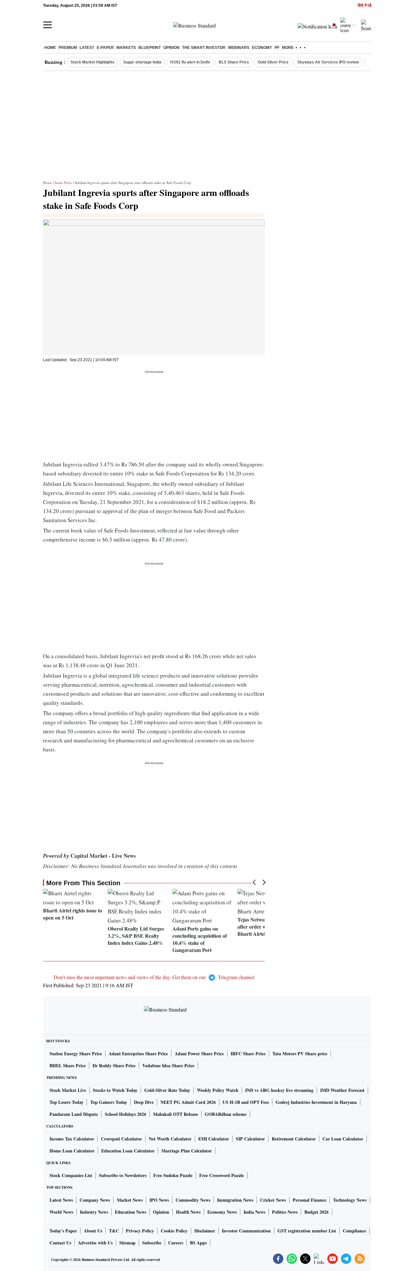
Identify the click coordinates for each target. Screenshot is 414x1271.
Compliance (354, 1230)
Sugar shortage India (142, 62)
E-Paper (105, 48)
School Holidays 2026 (125, 1114)
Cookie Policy (174, 1230)
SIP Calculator (250, 1138)
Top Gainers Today (108, 1102)
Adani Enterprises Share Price (138, 1053)
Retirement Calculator (294, 1138)
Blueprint (149, 48)
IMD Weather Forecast (342, 1090)
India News (63, 182)
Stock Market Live (67, 1090)
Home (50, 48)
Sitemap (127, 1242)
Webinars (238, 48)
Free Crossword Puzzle (221, 1175)
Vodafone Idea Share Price (168, 1065)
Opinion (171, 48)
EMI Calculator (213, 1138)
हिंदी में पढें (364, 5)
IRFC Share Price (248, 1053)
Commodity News (193, 1200)
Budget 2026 (316, 1211)
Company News (95, 1200)
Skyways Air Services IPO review (328, 62)
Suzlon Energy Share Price (75, 1053)
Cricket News (273, 1200)
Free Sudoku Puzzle (172, 1175)
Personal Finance (309, 1200)
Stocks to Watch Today (115, 1090)
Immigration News (235, 1200)
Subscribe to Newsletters (123, 1175)
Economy (262, 48)
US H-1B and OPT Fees (246, 1102)
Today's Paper (63, 1230)
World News (61, 1211)
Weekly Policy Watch (217, 1090)
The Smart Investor (203, 48)
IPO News (159, 1200)
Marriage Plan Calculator (186, 1150)
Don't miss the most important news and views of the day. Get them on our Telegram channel (154, 977)
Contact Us (60, 1242)
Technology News (349, 1200)
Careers (175, 1242)
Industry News (94, 1211)
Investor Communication (246, 1230)
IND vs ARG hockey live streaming (279, 1090)
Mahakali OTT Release (175, 1114)
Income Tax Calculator (71, 1138)
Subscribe (151, 1242)
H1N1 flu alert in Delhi (190, 62)
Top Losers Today (66, 1102)
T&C (114, 1230)
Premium (68, 48)
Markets (126, 48)
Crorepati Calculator (121, 1138)
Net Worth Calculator (170, 1138)
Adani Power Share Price (199, 1053)
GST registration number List (307, 1230)
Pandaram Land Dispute (73, 1114)
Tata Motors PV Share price (299, 1053)
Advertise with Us (95, 1242)
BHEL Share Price (67, 1065)
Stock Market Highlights (92, 62)
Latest (87, 48)
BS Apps (198, 1242)
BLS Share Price (234, 62)
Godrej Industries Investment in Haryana (316, 1102)
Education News (130, 1211)
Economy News (222, 1211)
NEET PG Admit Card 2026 (188, 1102)
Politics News (285, 1211)
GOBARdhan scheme (225, 1114)
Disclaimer (204, 1230)
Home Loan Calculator (71, 1150)
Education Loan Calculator (128, 1150)
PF (277, 48)
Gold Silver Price (273, 62)
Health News (188, 1211)
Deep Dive (144, 1102)
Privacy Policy (140, 1230)
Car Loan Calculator (342, 1138)
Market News (130, 1200)
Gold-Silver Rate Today (167, 1090)
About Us (93, 1230)
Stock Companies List (70, 1175)
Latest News (61, 1200)
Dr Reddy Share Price (114, 1065)
